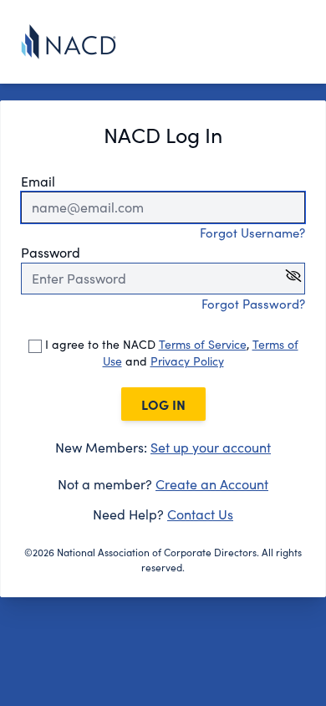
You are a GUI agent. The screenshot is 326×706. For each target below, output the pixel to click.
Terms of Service (203, 344)
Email (38, 181)
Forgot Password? (253, 303)
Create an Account (211, 484)
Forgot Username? (252, 232)
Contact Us (200, 514)
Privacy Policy (187, 361)
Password (50, 252)
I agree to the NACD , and (170, 352)
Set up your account (210, 447)
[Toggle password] (293, 275)
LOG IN (163, 404)
